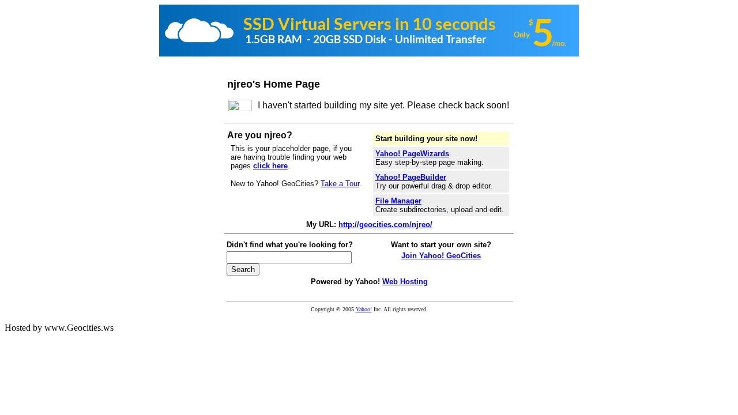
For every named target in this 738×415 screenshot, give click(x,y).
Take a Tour (340, 183)
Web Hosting (405, 281)
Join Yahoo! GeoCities (441, 255)
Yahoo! (364, 309)
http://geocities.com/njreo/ (385, 224)
